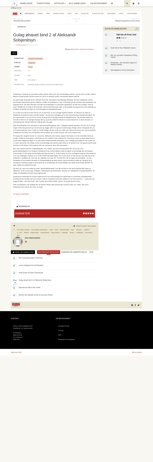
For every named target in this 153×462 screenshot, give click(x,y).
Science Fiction (98, 13)
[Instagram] (132, 305)
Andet (121, 13)
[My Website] (26, 241)
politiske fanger (34, 232)
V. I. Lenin (19, 232)
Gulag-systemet (55, 232)
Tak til (59, 335)
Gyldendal (32, 63)
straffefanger (79, 232)
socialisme (86, 230)
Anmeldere (26, 3)
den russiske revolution (23, 230)
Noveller (85, 13)
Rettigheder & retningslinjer (66, 339)
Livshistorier (132, 13)
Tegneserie (111, 13)
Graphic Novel (58, 13)
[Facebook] (135, 305)
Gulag (56, 230)
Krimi (48, 13)
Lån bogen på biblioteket (21, 194)
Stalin (72, 230)
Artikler (59, 3)
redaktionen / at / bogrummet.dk (22, 328)
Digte (70, 13)
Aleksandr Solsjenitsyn (35, 59)
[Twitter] (138, 305)
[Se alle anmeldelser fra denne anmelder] (18, 241)
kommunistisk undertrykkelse (39, 230)
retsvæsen (79, 230)
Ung (76, 13)
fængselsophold (45, 232)
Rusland (26, 232)
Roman (40, 13)
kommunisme (88, 232)
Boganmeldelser (91, 226)
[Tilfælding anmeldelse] (112, 3)
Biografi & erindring (81, 226)
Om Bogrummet (98, 3)
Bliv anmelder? (77, 3)
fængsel (72, 232)
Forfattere (43, 3)
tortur (18, 235)
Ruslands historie (64, 230)
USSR (51, 230)
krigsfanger (65, 232)
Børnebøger (29, 13)
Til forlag (60, 330)
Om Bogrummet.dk (63, 326)
